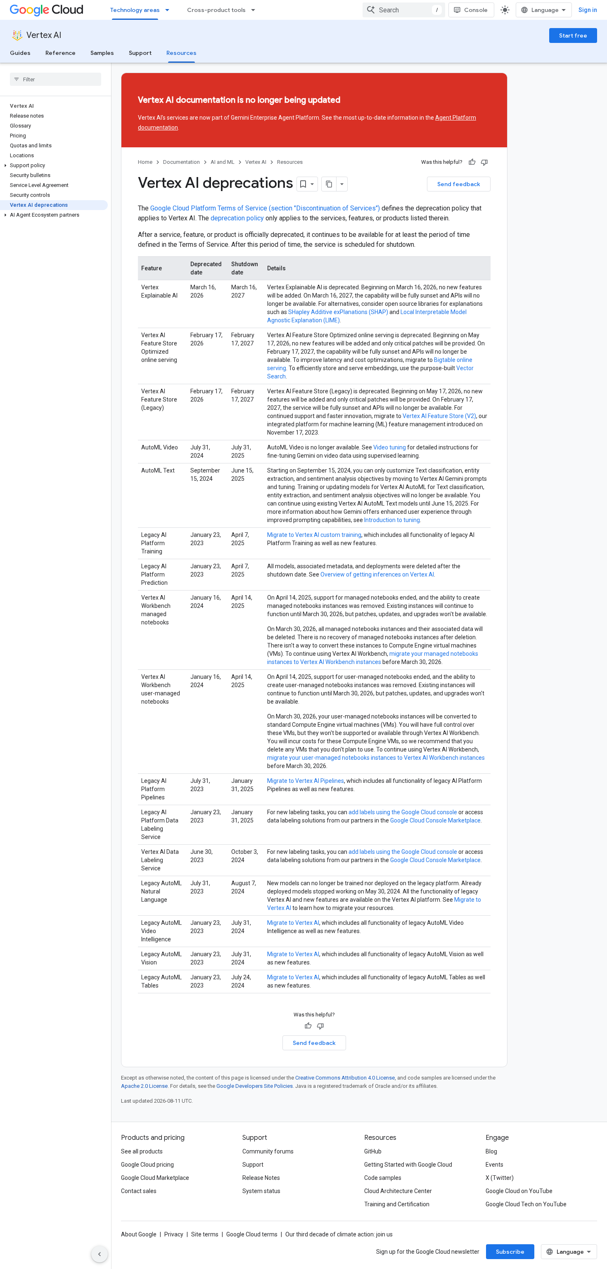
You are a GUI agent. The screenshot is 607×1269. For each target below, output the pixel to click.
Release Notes (261, 1177)
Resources (181, 53)
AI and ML (223, 162)
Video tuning (389, 447)
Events (494, 1164)
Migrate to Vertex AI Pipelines (305, 780)
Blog (491, 1151)
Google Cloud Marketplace (155, 1177)
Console (476, 10)
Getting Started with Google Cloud (408, 1164)
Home (145, 162)
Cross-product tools (216, 10)
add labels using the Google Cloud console (403, 812)
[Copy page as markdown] (329, 184)
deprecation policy (237, 218)
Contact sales (138, 1191)
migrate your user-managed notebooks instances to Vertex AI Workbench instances (376, 757)
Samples (102, 53)
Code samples (382, 1177)
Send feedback (458, 184)
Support (140, 53)
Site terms (204, 1234)
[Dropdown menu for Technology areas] (170, 10)
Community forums (268, 1151)
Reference (60, 53)
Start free (573, 35)
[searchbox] (55, 79)
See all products (142, 1151)
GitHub (373, 1151)
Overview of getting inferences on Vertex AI (377, 574)
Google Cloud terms (251, 1234)
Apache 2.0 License (144, 1086)
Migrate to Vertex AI (293, 922)
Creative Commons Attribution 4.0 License (345, 1078)
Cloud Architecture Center (398, 1191)
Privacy (173, 1234)
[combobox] (404, 9)
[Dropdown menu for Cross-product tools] (256, 10)
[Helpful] (472, 162)
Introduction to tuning (392, 520)
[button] (54, 165)
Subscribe (510, 1251)
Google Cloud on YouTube (519, 1191)
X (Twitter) (500, 1177)
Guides (20, 53)
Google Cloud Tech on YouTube (526, 1204)
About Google (138, 1234)
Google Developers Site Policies (254, 1086)
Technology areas (135, 10)
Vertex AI (43, 35)
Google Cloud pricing (147, 1164)
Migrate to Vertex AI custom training (314, 535)
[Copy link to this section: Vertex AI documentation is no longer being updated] (355, 101)
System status (261, 1191)
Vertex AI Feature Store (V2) (439, 416)
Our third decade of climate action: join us (339, 1234)
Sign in (588, 10)
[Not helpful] (484, 162)
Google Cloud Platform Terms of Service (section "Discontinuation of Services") (265, 208)
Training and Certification (396, 1204)
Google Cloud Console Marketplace (435, 820)
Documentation (181, 162)
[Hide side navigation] (99, 1254)
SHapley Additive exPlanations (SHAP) (338, 312)
